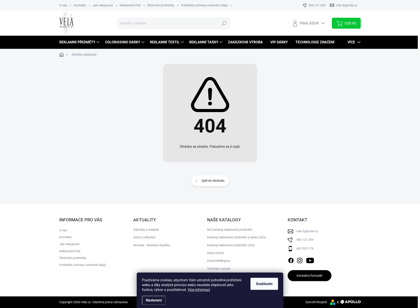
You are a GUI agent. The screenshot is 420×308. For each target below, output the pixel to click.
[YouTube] (310, 259)
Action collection (144, 237)
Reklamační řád (130, 5)
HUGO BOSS (215, 253)
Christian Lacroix (218, 268)
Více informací (199, 290)
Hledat (224, 23)
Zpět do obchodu (212, 180)
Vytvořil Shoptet (316, 302)
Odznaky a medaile (146, 229)
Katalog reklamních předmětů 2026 (231, 245)
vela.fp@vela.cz (307, 231)
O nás (63, 5)
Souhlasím (264, 284)
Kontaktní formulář (309, 275)
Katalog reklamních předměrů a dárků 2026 (236, 237)
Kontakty (80, 5)
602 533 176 (304, 248)
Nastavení (154, 300)
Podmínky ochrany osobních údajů (204, 5)
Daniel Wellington (218, 260)
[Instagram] (299, 259)
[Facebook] (291, 259)
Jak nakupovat (103, 5)
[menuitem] (80, 42)
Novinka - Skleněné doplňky (151, 245)
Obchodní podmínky (160, 5)
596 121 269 (304, 239)
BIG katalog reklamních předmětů (229, 229)
